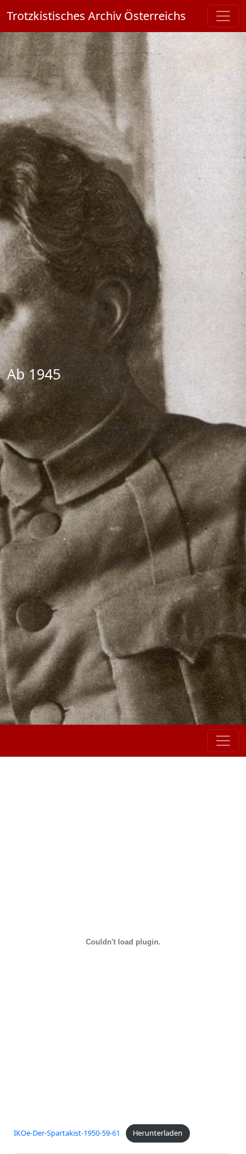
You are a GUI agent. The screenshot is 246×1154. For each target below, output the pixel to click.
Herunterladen (157, 1133)
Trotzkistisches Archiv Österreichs (96, 15)
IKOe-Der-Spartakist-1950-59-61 (67, 1133)
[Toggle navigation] (223, 16)
